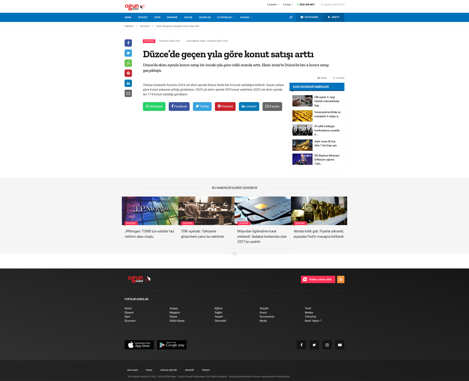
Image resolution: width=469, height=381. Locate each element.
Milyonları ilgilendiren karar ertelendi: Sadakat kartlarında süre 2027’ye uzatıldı (262, 236)
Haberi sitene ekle (320, 279)
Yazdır (323, 77)
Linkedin (250, 106)
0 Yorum (339, 77)
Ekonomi (149, 41)
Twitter (204, 106)
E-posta (274, 106)
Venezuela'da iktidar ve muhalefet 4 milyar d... (327, 114)
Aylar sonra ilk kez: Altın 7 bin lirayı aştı (325, 143)
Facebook (180, 106)
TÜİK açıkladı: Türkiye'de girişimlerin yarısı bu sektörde (202, 234)
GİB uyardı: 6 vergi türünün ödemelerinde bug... (326, 101)
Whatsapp (156, 106)
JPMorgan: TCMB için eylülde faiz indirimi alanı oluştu (149, 234)
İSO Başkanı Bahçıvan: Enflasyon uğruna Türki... (327, 159)
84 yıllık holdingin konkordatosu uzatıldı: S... (327, 130)
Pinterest (227, 106)
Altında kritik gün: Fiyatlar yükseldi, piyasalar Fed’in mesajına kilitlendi (319, 234)
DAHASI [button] (245, 17)
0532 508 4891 (307, 4)
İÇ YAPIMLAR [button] (224, 17)
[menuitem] (131, 17)
